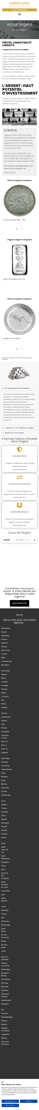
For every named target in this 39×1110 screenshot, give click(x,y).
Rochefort (5, 665)
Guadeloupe (6, 1000)
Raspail (4, 819)
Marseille (4, 910)
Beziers (4, 784)
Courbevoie (6, 717)
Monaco (4, 777)
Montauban (5, 969)
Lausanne (5, 1034)
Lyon (3, 894)
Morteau (4, 983)
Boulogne (5, 823)
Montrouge (5, 925)
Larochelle (5, 671)
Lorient (4, 654)
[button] (19, 14)
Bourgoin (5, 1004)
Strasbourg (5, 795)
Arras (3, 801)
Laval (3, 951)
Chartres (4, 990)
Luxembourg (6, 661)
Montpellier (5, 628)
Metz (3, 657)
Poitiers (4, 728)
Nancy (3, 693)
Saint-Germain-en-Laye (5, 884)
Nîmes (3, 704)
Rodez (3, 941)
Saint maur (5, 650)
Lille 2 (3, 815)
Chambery (5, 635)
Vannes (4, 1021)
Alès (3, 724)
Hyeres (4, 720)
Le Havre (5, 696)
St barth (4, 1013)
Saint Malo (5, 758)
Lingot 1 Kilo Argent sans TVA (14, 279)
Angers (4, 804)
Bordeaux (5, 862)
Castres (4, 834)
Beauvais (4, 987)
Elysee (3, 632)
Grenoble (5, 788)
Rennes (4, 674)
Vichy (3, 906)
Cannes (4, 830)
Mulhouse (5, 921)
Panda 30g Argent (10, 338)
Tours (3, 866)
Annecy (4, 639)
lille (2, 1010)
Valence (4, 643)
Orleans (4, 689)
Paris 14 (4, 741)
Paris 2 (4, 745)
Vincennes (5, 766)
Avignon (4, 752)
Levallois (4, 812)
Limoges (4, 685)
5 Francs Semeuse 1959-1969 (14, 220)
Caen (3, 843)
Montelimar (5, 979)
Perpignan (5, 731)
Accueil (15, 30)
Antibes (4, 707)
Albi (2, 917)
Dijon (3, 773)
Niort (3, 869)
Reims (3, 678)
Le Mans (4, 682)
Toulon (4, 914)
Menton (4, 1024)
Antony (4, 646)
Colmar (4, 791)
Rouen (3, 837)
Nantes (4, 1038)
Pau (2, 700)
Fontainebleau (7, 1017)
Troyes (4, 808)
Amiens (4, 713)
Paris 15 (4, 749)
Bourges (4, 762)
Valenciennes (6, 769)
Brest (3, 780)
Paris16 (4, 826)
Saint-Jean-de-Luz (5, 849)
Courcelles (5, 891)
